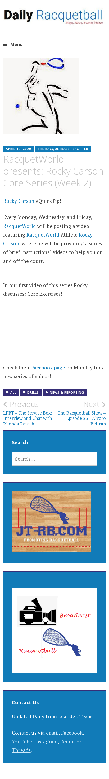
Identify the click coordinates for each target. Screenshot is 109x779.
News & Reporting (67, 392)
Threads (21, 750)
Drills (33, 392)
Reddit (67, 741)
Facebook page (48, 367)
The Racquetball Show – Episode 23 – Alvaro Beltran (81, 413)
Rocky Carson (18, 201)
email (52, 732)
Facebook (72, 732)
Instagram (46, 741)
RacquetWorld (19, 226)
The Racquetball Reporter (63, 149)
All (13, 392)
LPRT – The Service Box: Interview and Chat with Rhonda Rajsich (27, 413)
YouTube (22, 741)
